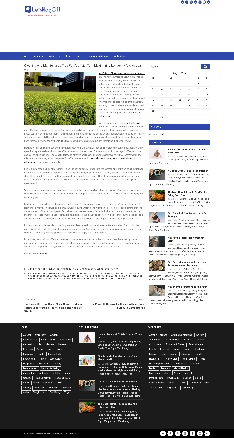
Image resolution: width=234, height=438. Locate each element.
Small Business (157, 382)
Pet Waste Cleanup (131, 276)
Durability (120, 273)
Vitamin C (40, 387)
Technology (195, 382)
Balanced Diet (186, 174)
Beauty (122, 363)
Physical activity (183, 227)
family (40, 349)
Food (170, 177)
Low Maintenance (77, 276)
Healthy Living (160, 227)
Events (185, 156)
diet (206, 174)
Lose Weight (56, 359)
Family (176, 349)
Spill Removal (119, 278)
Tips (116, 269)
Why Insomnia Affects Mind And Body (187, 286)
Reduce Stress (62, 378)
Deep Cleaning (103, 273)
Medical (161, 300)
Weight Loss (186, 205)
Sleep (201, 300)
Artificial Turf (37, 269)
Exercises (172, 248)
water (26, 392)
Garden (65, 269)
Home (189, 297)
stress (158, 304)
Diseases (62, 344)
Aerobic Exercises (187, 220)
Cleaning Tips (84, 273)
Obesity (27, 378)
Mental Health (182, 181)
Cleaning (54, 269)
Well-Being (163, 163)
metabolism (29, 373)
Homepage (38, 56)
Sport (151, 230)
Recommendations (97, 56)
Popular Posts (201, 159)
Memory (193, 251)
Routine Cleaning (83, 278)
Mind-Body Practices (159, 373)
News (78, 56)
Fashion (187, 349)
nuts (67, 373)
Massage (44, 363)
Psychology (174, 254)
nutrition (57, 373)
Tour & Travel (156, 387)
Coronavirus (155, 344)
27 (180, 105)
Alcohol (27, 335)
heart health (29, 359)
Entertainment (196, 344)
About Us (54, 56)
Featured (200, 349)
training (27, 387)
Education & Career (175, 344)
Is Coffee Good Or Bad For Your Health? (188, 170)
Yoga (67, 392)
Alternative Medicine (181, 335)
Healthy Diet (199, 177)
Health (183, 177)
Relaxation (64, 278)
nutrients (196, 276)
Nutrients (187, 276)
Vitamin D (54, 387)
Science (187, 378)
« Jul (161, 117)
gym (59, 349)
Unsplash (43, 253)
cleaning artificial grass (128, 123)
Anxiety (185, 244)
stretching (48, 382)
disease (50, 344)
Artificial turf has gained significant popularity (122, 73)
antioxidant (40, 335)
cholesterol (65, 339)
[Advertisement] (149, 27)
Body (196, 174)
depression (28, 344)
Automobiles (155, 339)
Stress (152, 304)
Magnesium (29, 363)
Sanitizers (102, 278)
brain (201, 174)
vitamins (67, 387)
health (190, 177)
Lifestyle (184, 159)
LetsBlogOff (104, 269)
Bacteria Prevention (61, 273)
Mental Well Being (50, 368)
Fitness (179, 272)
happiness (202, 156)
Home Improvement (83, 269)
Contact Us (119, 56)
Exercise (206, 220)
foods (176, 177)
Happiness (183, 223)
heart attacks (55, 354)
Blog (67, 56)
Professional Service (42, 278)
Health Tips (197, 202)
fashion (192, 156)
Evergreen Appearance (51, 276)
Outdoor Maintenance (103, 276)
